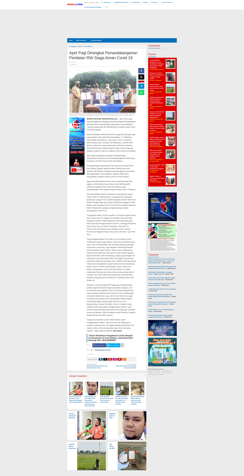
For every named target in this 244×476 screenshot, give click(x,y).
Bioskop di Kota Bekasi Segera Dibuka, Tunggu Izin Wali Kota (160, 316)
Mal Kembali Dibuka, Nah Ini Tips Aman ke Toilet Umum (97, 366)
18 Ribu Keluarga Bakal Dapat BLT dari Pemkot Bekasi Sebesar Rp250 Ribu (160, 295)
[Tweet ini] (141, 77)
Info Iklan (157, 372)
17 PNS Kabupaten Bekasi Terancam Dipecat (162, 289)
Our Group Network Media (155, 374)
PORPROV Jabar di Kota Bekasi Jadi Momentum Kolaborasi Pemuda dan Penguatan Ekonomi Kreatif (91, 401)
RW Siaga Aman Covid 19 (102, 350)
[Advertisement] (122, 24)
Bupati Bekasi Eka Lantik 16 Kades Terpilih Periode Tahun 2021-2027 (161, 279)
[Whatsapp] (141, 92)
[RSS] (124, 359)
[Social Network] (106, 7)
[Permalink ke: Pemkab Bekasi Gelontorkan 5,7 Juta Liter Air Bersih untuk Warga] (107, 388)
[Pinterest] (110, 359)
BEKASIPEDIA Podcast (154, 371)
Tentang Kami (166, 371)
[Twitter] (105, 359)
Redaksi (150, 372)
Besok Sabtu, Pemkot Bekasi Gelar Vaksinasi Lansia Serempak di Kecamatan (162, 303)
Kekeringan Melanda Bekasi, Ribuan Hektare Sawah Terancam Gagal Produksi (137, 400)
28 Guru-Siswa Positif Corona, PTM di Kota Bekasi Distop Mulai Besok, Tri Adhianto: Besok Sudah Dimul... (161, 261)
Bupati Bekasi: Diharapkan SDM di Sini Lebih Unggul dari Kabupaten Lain (162, 267)
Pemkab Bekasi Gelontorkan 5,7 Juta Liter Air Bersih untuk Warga (106, 399)
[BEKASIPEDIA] (75, 4)
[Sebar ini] (141, 70)
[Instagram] (115, 359)
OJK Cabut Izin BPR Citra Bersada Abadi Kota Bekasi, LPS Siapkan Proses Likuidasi (121, 400)
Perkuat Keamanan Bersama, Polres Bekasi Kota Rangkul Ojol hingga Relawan (75, 399)
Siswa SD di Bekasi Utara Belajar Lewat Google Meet (126, 366)
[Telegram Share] (141, 86)
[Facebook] (101, 359)
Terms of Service (167, 372)
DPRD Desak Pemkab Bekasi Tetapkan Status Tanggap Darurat (160, 273)
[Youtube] (119, 359)
